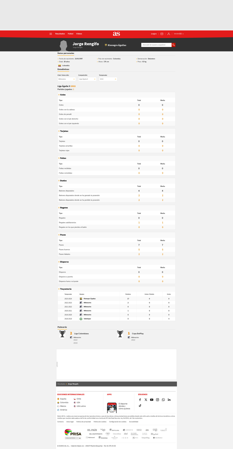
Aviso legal (70, 422)
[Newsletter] (161, 33)
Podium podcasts (103, 437)
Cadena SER (139, 429)
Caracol (164, 429)
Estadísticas (63, 69)
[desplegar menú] (50, 34)
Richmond (163, 433)
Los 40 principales (103, 429)
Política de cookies (100, 422)
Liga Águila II (83, 79)
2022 (101, 79)
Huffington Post (95, 433)
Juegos (154, 34)
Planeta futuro (142, 433)
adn (155, 429)
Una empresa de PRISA (73, 432)
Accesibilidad (133, 422)
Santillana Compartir (127, 429)
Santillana (114, 429)
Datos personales (66, 53)
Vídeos (79, 34)
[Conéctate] (168, 33)
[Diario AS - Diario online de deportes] (116, 34)
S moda (124, 437)
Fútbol (70, 34)
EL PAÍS (92, 429)
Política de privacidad (83, 422)
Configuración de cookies (117, 422)
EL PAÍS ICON (114, 437)
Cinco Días (116, 433)
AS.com (147, 429)
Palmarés (62, 327)
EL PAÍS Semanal (134, 433)
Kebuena (153, 433)
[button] (73, 438)
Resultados (60, 34)
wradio (108, 433)
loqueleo (135, 437)
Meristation (145, 437)
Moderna (90, 437)
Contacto (60, 422)
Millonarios (62, 79)
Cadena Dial (125, 433)
